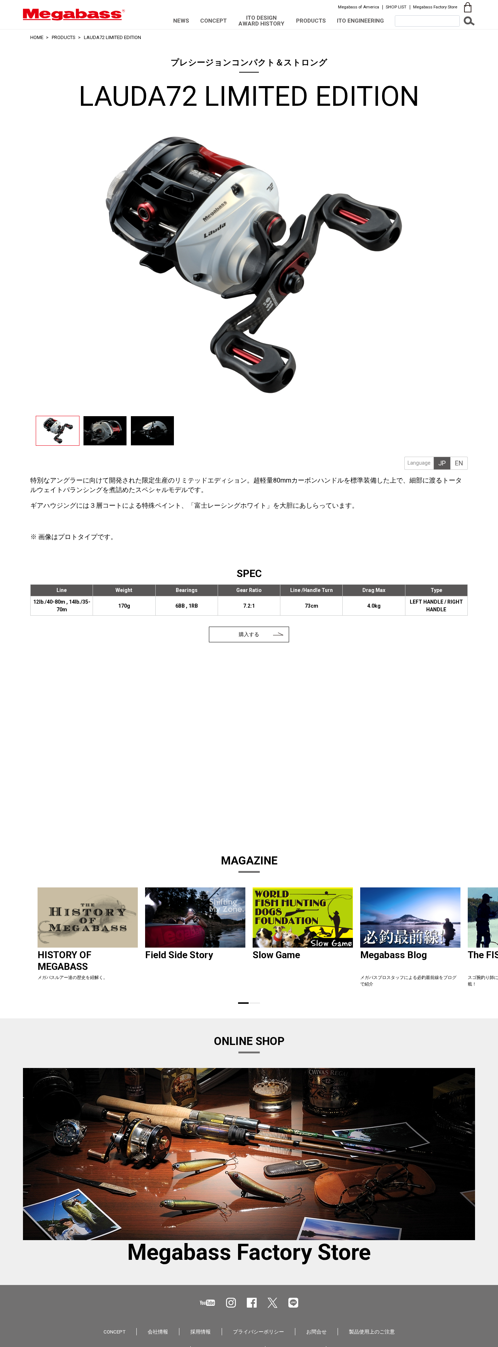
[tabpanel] (87, 940)
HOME (36, 37)
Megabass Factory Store (435, 6)
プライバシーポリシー (258, 1332)
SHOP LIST (396, 6)
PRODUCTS (311, 21)
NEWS (181, 21)
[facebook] (252, 1303)
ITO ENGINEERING (360, 21)
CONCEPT (213, 21)
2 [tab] (254, 1003)
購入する (249, 634)
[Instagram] (231, 1303)
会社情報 (158, 1332)
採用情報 (200, 1332)
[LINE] (293, 1303)
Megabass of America (358, 6)
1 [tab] (243, 1003)
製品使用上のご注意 (372, 1332)
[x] (272, 1303)
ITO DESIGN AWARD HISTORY (261, 21)
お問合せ (316, 1332)
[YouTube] (207, 1303)
